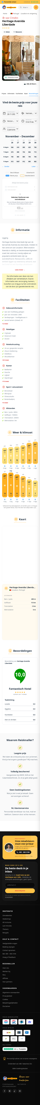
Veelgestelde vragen (10, 943)
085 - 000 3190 (24, 852)
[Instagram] (10, 1091)
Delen (8, 32)
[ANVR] (6, 1021)
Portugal (15, 13)
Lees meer (20, 270)
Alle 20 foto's (30, 84)
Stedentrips (7, 919)
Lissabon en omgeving (29, 13)
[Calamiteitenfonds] (21, 1021)
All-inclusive (7, 922)
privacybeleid (9, 897)
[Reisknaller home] (9, 7)
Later (35, 166)
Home (5, 13)
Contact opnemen (9, 950)
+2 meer (5, 324)
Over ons (6, 968)
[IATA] (29, 1021)
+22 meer (5, 360)
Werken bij (6, 971)
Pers (4, 975)
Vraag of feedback (9, 957)
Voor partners (7, 982)
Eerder (5, 166)
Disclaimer (6, 1006)
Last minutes (7, 926)
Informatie (10, 93)
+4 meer (5, 403)
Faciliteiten (19, 93)
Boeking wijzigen (9, 947)
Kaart (26, 93)
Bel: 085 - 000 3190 (9, 954)
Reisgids (6, 933)
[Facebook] (4, 1091)
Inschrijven (20, 891)
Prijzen (4, 93)
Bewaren (19, 32)
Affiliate (5, 978)
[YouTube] (20, 1091)
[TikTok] (15, 1091)
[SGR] (13, 1021)
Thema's (6, 929)
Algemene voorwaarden (11, 992)
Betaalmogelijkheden (10, 1003)
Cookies (5, 999)
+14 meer (5, 381)
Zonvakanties (7, 915)
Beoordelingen (33, 93)
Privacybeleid (7, 996)
